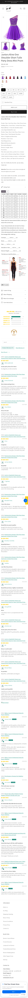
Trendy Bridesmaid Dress (9, 949)
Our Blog (5, 910)
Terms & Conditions (8, 921)
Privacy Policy (6, 925)
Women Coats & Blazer (8, 938)
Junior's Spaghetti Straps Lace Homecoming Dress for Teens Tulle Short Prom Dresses (13, 358)
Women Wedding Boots (9, 952)
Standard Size (8, 102)
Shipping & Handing (8, 914)
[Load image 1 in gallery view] (5, 46)
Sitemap (5, 959)
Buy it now (14, 112)
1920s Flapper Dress (8, 956)
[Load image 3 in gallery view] (22, 46)
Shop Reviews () (20, 348)
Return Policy (6, 917)
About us (5, 907)
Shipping (2, 66)
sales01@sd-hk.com (8, 977)
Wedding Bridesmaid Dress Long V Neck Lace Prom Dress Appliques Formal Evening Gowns (13, 863)
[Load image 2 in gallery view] (14, 46)
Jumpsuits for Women (8, 945)
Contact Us (6, 928)
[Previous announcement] (3, 2)
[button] (3, 8)
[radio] (2, 77)
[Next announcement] (25, 2)
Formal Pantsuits (7, 942)
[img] (14, 311)
